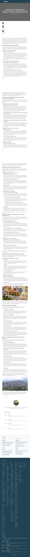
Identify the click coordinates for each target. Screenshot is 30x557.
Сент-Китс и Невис (16, 486)
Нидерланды (12, 499)
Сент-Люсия (16, 488)
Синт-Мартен (16, 491)
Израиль (8, 471)
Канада (7, 490)
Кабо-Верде (8, 486)
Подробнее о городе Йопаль (6, 454)
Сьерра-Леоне (17, 500)
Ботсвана (3, 494)
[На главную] (5, 1)
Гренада (3, 524)
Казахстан (8, 487)
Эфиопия (20, 482)
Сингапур (16, 490)
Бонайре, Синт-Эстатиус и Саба (4, 491)
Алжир (3, 468)
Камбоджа (8, 488)
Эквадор (20, 479)
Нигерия (12, 498)
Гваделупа (3, 515)
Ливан (11, 467)
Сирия (15, 492)
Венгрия (3, 505)
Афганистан (3, 478)
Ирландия (8, 478)
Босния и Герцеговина (3, 493)
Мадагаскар (12, 476)
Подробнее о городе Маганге (19, 453)
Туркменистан (17, 512)
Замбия (7, 466)
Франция (16, 524)
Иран (7, 477)
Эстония (20, 481)
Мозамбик (12, 488)
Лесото (12, 465)
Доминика (3, 533)
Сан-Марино (16, 474)
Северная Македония (16, 478)
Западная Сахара (8, 468)
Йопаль (3, 449)
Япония (24, 467)
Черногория (20, 470)
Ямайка (24, 466)
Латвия (12, 464)
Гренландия (3, 525)
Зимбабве (8, 469)
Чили (19, 472)
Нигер (11, 497)
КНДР (7, 496)
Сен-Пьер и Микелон (16, 482)
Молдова (12, 489)
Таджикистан (16, 502)
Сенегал (16, 483)
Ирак (7, 476)
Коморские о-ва (8, 498)
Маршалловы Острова (12, 486)
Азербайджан (4, 465)
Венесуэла (3, 506)
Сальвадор (16, 472)
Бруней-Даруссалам (3, 498)
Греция (3, 526)
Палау (11, 511)
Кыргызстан (8, 505)
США (15, 499)
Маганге (16, 449)
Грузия (3, 527)
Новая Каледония (12, 503)
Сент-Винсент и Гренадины (17, 485)
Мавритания (12, 475)
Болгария (3, 488)
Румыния (16, 470)
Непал (11, 496)
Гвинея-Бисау (4, 518)
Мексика (12, 487)
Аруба (3, 477)
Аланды (3, 466)
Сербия (16, 489)
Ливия (11, 468)
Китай (7, 495)
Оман (11, 508)
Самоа (16, 473)
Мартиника (12, 484)
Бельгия (3, 486)
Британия (3, 496)
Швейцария (20, 474)
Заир (7, 465)
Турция (16, 513)
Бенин (3, 487)
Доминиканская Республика (4, 534)
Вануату (3, 504)
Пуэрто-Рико (12, 521)
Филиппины (16, 522)
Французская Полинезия (16, 526)
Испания (8, 480)
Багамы (3, 480)
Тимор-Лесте (16, 507)
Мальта (12, 483)
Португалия (12, 520)
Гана (2, 514)
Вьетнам (3, 507)
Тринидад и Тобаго (16, 510)
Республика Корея (16, 465)
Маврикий (12, 474)
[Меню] (27, 1)
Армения (3, 476)
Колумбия (3, 448)
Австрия (3, 464)
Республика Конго (16, 463)
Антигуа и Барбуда (3, 473)
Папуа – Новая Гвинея (12, 515)
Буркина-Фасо (4, 499)
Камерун (8, 489)
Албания (3, 467)
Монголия (12, 490)
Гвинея (3, 517)
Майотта (12, 477)
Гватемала (3, 516)
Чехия (20, 471)
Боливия (3, 489)
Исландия (8, 479)
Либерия (12, 466)
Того (15, 508)
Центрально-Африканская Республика (21, 466)
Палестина (12, 512)
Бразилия (3, 495)
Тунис (15, 511)
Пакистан (12, 510)
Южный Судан (25, 464)
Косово (7, 499)
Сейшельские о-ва (17, 480)
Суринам (16, 498)
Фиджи (16, 521)
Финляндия (16, 523)
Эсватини (20, 480)
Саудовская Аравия (16, 476)
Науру (11, 495)
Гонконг (3, 523)
